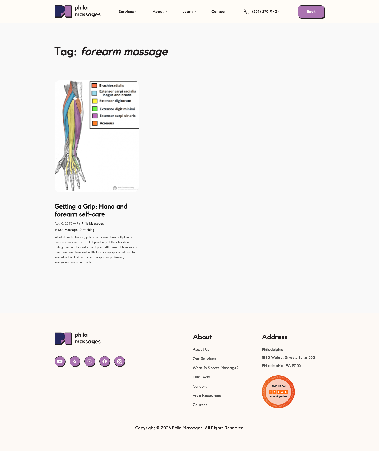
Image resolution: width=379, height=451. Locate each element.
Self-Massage (68, 230)
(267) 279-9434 (266, 12)
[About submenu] (166, 12)
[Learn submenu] (195, 12)
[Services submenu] (136, 12)
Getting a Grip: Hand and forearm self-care (91, 210)
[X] (75, 361)
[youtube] (60, 361)
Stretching (86, 230)
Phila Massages (93, 223)
